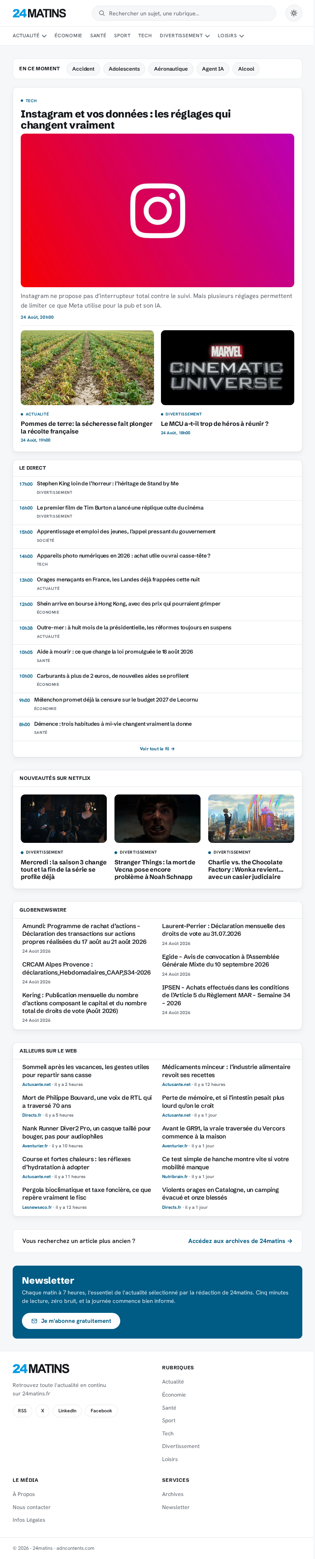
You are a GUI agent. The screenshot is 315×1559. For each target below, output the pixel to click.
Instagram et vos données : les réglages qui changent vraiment (125, 119)
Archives (173, 1494)
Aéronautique (171, 69)
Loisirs (227, 35)
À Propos (24, 1494)
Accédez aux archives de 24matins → (240, 1241)
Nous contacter (32, 1507)
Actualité (26, 35)
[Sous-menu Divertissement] (207, 36)
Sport (122, 35)
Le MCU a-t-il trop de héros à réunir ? (215, 423)
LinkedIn (67, 1411)
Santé (98, 35)
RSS (22, 1411)
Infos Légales (29, 1519)
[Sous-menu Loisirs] (241, 36)
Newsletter (176, 1507)
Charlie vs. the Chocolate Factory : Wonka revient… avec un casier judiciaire (245, 869)
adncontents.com (75, 1548)
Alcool (246, 69)
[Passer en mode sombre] (293, 13)
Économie (68, 35)
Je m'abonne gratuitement (76, 1321)
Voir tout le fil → (157, 749)
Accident (83, 69)
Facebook (101, 1411)
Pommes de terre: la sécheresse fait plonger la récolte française (86, 427)
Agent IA (213, 69)
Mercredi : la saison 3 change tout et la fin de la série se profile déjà (63, 869)
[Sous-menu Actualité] (44, 36)
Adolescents (124, 69)
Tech (145, 35)
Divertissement (181, 35)
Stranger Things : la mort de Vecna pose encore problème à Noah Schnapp (155, 869)
